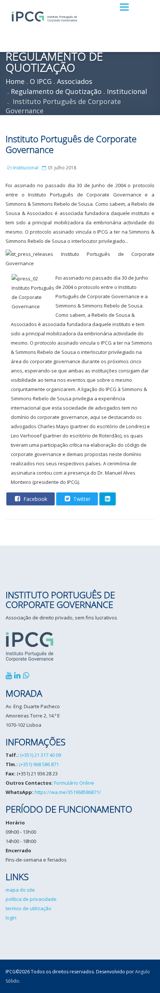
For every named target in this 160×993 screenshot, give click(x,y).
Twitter (81, 498)
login (11, 917)
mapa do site (20, 889)
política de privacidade (31, 899)
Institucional (25, 168)
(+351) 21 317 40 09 (40, 755)
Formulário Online (74, 782)
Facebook (34, 498)
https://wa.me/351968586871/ (68, 792)
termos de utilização (28, 908)
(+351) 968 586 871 (39, 764)
